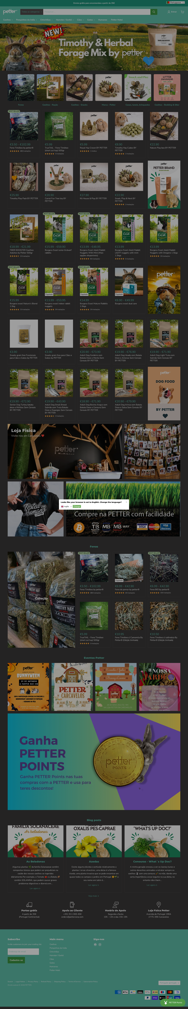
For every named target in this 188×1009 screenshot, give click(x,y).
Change (77, 506)
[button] (66, 507)
